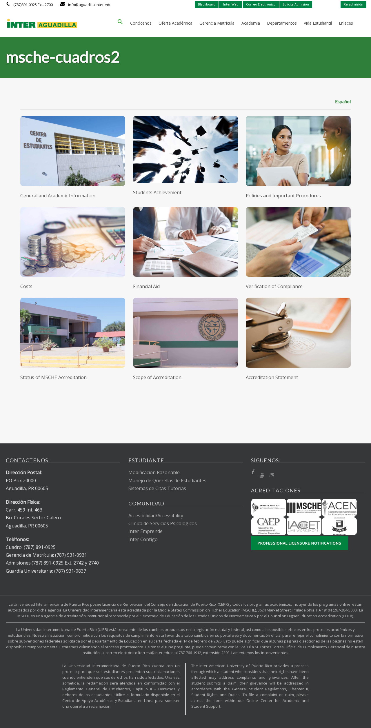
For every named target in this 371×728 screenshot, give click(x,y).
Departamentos (282, 23)
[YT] (261, 475)
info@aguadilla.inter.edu (90, 4)
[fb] (252, 472)
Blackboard (206, 4)
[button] (120, 23)
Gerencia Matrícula (216, 23)
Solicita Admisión (296, 4)
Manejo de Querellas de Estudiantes (167, 480)
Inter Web (231, 4)
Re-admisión (353, 4)
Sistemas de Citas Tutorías (157, 488)
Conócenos (141, 23)
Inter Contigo (143, 539)
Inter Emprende (145, 531)
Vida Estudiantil (318, 23)
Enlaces (346, 23)
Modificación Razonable (154, 472)
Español (343, 101)
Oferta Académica (175, 23)
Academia (250, 23)
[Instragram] (271, 475)
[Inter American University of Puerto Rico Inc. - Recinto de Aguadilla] (42, 23)
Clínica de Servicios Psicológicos (162, 523)
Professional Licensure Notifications (299, 543)
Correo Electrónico (261, 4)
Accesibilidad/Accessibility (155, 515)
